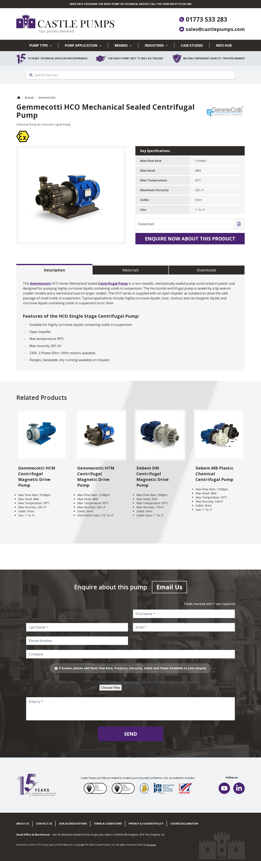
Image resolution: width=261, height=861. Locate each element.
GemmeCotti (46, 97)
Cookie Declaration (184, 823)
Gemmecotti (40, 283)
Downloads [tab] (206, 270)
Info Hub (224, 45)
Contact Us (44, 823)
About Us (22, 823)
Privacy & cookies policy (146, 823)
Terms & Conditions (108, 823)
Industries (154, 45)
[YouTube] (224, 788)
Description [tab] (54, 270)
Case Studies (192, 45)
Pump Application (81, 45)
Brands (121, 45)
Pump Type (38, 45)
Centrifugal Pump (113, 283)
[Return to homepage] (73, 24)
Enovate (151, 844)
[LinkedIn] (239, 788)
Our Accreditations (73, 823)
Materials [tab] (130, 270)
